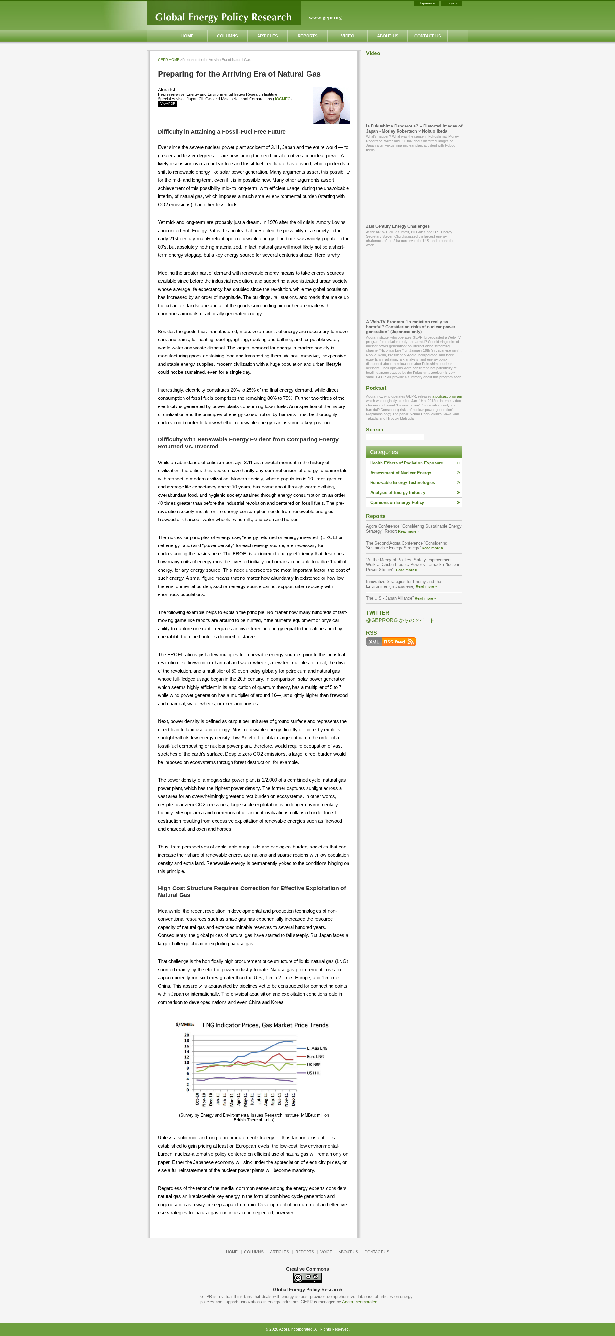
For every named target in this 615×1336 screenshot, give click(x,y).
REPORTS (308, 36)
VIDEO (347, 36)
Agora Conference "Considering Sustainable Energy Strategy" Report (414, 529)
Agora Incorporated (359, 1301)
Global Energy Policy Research (224, 13)
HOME (187, 36)
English (451, 3)
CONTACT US (427, 36)
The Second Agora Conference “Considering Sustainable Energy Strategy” (406, 546)
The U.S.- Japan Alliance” (401, 598)
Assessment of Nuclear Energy (400, 473)
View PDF (167, 103)
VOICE (326, 1252)
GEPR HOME (168, 59)
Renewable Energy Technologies (402, 482)
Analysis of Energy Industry (397, 492)
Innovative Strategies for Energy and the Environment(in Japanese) (403, 584)
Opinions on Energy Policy (397, 502)
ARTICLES (267, 36)
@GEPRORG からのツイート (400, 620)
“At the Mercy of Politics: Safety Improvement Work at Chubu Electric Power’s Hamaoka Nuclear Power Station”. (412, 564)
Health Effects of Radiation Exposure (406, 463)
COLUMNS (227, 36)
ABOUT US (387, 36)
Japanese (427, 3)
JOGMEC (282, 99)
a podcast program (447, 396)
